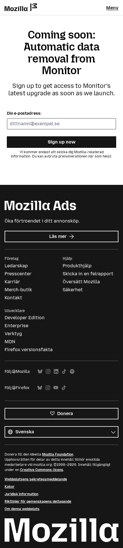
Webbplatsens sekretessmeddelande (36, 479)
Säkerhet (73, 289)
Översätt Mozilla (81, 281)
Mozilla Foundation (57, 454)
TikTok (64, 371)
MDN (10, 341)
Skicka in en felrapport (88, 273)
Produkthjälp (77, 265)
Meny (112, 8)
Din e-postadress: (24, 113)
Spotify (72, 371)
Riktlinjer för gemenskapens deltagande (38, 501)
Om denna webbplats (22, 509)
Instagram (48, 371)
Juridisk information (21, 494)
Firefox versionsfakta (29, 349)
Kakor (10, 487)
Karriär (12, 281)
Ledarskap (16, 265)
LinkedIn (56, 371)
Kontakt (13, 297)
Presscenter (18, 273)
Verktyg (13, 333)
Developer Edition (25, 317)
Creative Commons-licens (41, 470)
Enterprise (16, 325)
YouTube (55, 387)
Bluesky (40, 371)
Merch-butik (18, 289)
